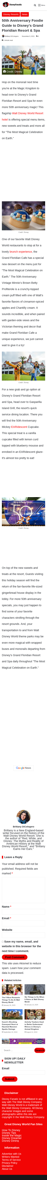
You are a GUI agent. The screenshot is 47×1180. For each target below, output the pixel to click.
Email (6, 918)
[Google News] (23, 768)
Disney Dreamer (12, 1138)
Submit (9, 1079)
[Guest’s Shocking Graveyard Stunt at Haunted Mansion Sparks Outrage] (12, 1014)
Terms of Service (11, 1159)
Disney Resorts (11, 14)
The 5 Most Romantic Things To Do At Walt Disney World (11, 999)
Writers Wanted (10, 1156)
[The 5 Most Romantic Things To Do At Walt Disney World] (12, 989)
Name (6, 906)
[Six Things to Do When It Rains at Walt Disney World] (35, 989)
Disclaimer (7, 1165)
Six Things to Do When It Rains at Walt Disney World (34, 999)
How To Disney (11, 1130)
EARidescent (19, 426)
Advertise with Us (11, 1153)
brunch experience (21, 251)
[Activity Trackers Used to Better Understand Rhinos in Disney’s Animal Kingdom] (35, 1014)
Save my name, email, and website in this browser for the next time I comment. (21, 946)
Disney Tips (9, 1132)
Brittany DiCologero (12, 36)
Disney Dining (10, 1140)
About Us (7, 1169)
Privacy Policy (9, 1162)
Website (7, 929)
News (24, 14)
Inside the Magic (12, 1135)
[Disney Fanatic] (12, 5)
